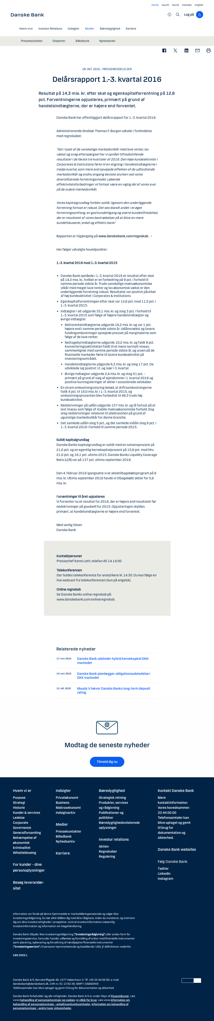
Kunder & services (26, 813)
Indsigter (63, 790)
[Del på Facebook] (164, 50)
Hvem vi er (22, 790)
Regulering (107, 856)
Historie (19, 808)
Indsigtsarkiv (65, 813)
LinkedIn (164, 874)
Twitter (163, 869)
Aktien (104, 846)
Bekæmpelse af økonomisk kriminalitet (25, 843)
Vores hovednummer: (174, 808)
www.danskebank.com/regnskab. (123, 236)
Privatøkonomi (67, 798)
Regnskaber (108, 851)
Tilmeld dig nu (107, 762)
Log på (189, 14)
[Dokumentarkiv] (169, 15)
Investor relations (114, 839)
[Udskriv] (208, 50)
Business (62, 803)
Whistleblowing (24, 853)
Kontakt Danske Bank (176, 790)
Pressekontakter (68, 831)
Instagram (165, 879)
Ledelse (19, 818)
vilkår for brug (88, 1000)
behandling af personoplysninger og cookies (47, 1000)
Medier (62, 824)
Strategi (19, 803)
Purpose (19, 798)
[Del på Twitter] (175, 50)
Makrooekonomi (68, 808)
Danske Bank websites (177, 849)
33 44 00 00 (167, 813)
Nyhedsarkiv (65, 841)
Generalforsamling (27, 833)
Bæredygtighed (112, 790)
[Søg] (178, 15)
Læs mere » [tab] (20, 955)
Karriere (63, 853)
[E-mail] (197, 50)
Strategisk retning (112, 798)
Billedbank (64, 836)
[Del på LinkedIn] (186, 50)
